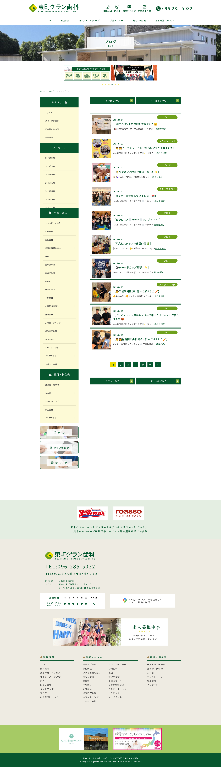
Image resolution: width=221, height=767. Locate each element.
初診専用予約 (144, 10)
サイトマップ (47, 688)
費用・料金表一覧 (156, 664)
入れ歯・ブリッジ (53, 322)
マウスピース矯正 (53, 223)
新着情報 (49, 137)
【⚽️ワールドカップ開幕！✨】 (131, 267)
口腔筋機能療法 (52, 306)
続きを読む (161, 128)
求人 (42, 680)
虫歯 (47, 256)
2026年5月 (50, 183)
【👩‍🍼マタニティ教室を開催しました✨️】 (136, 172)
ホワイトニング (52, 347)
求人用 (117, 10)
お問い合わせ (129, 10)
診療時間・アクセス (165, 20)
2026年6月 (50, 174)
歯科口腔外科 (51, 331)
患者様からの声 (52, 129)
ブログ (51, 91)
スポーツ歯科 (51, 364)
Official (107, 10)
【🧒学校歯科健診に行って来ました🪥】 (136, 291)
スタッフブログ (52, 121)
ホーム (43, 91)
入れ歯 (48, 393)
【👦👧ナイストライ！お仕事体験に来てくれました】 (144, 148)
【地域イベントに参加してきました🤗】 (136, 124)
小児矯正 (49, 231)
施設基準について (49, 697)
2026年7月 (50, 166)
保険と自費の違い (53, 248)
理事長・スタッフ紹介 (89, 20)
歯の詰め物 (50, 273)
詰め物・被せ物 (52, 384)
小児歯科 (49, 298)
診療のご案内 (89, 664)
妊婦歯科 (49, 314)
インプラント (51, 356)
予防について (51, 289)
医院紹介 (65, 20)
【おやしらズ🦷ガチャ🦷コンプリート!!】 (137, 219)
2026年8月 (50, 158)
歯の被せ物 (50, 264)
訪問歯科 (49, 239)
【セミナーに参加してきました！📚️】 (135, 196)
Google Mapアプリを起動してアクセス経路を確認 (145, 601)
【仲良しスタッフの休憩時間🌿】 (132, 243)
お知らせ (49, 112)
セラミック (50, 339)
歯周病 (48, 281)
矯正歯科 (49, 409)
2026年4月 (50, 191)
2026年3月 (50, 199)
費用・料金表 (139, 20)
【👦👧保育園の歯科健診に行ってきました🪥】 (141, 339)
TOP (48, 20)
